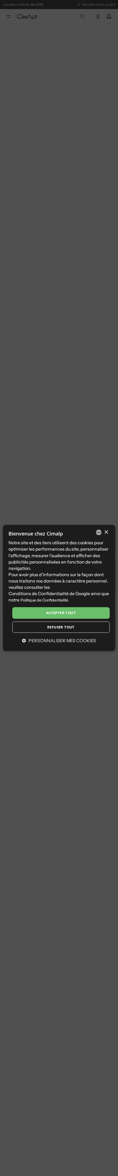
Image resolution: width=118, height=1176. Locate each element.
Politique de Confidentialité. (45, 600)
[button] (59, 640)
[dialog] (59, 588)
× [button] (106, 532)
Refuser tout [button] (61, 627)
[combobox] (98, 532)
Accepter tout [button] (61, 612)
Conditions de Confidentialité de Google (49, 593)
